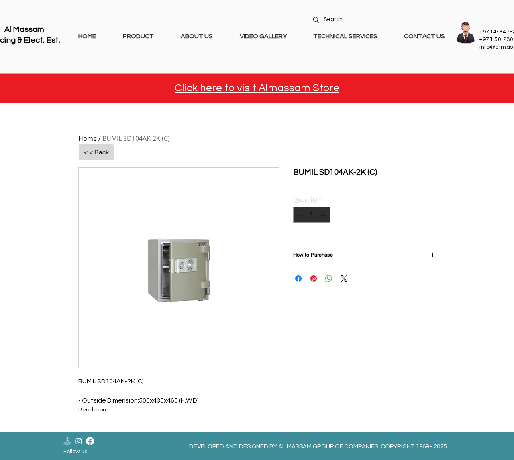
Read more (93, 410)
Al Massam (24, 29)
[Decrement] (299, 214)
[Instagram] (79, 441)
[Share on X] (344, 278)
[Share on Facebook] (298, 278)
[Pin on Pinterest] (313, 278)
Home (87, 138)
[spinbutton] (311, 214)
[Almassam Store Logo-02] (67, 441)
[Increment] (323, 214)
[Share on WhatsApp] (329, 278)
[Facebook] (90, 441)
